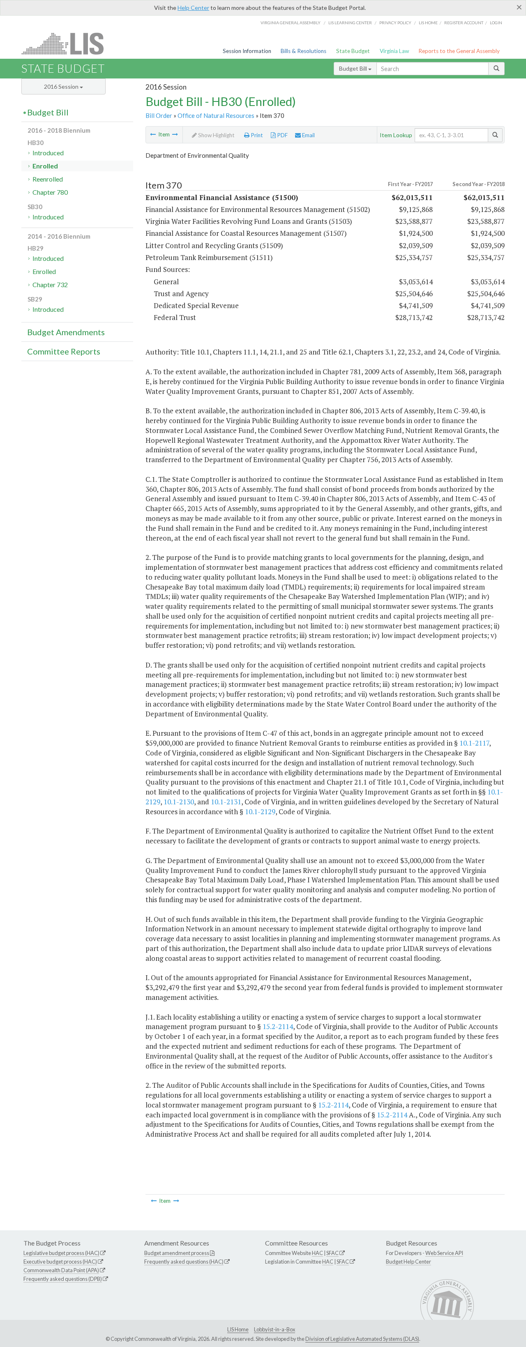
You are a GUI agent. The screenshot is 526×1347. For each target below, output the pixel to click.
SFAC (332, 1253)
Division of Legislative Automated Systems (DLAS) (362, 1338)
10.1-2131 (226, 801)
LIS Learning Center (350, 22)
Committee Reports (63, 351)
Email (308, 135)
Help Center (193, 7)
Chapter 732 (50, 284)
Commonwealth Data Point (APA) (61, 1270)
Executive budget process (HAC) (60, 1261)
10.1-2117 (474, 743)
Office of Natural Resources (216, 115)
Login (496, 22)
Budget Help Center (408, 1261)
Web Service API (444, 1253)
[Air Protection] (153, 134)
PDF (282, 135)
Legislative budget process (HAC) (61, 1253)
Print (256, 135)
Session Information (247, 51)
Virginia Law (394, 51)
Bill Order (158, 115)
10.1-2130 (179, 801)
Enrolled (45, 166)
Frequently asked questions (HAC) (184, 1261)
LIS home (428, 22)
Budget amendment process (176, 1253)
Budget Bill (353, 68)
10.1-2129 (260, 811)
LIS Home (238, 1329)
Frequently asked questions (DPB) (62, 1279)
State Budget (353, 51)
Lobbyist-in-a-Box (274, 1329)
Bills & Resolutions (303, 51)
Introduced (48, 153)
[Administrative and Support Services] (175, 134)
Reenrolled (47, 179)
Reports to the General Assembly (459, 51)
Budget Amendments (66, 332)
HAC (317, 1253)
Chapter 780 (50, 192)
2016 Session (62, 86)
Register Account (463, 22)
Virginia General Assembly (291, 22)
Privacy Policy (395, 22)
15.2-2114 (278, 1026)
